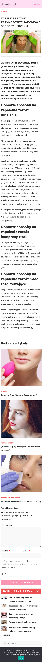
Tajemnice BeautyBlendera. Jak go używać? (19, 395)
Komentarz (8, 525)
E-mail (26, 550)
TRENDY (11, 498)
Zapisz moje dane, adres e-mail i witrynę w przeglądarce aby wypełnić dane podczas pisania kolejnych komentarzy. (19, 564)
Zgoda (21, 658)
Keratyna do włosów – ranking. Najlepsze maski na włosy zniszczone (18, 631)
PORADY (4, 11)
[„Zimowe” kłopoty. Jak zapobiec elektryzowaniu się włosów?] (21, 419)
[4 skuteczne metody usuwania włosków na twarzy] (21, 473)
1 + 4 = (5, 574)
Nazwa (6, 550)
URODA (10, 443)
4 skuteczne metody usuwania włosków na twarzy (21, 501)
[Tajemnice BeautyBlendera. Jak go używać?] (21, 367)
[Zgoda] (39, 655)
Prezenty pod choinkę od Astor (23, 622)
